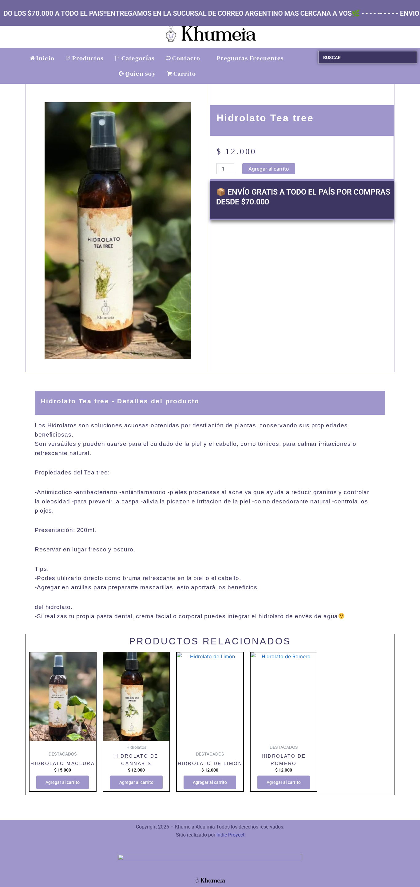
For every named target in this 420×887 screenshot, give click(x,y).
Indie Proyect (230, 835)
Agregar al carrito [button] (63, 782)
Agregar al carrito (268, 169)
